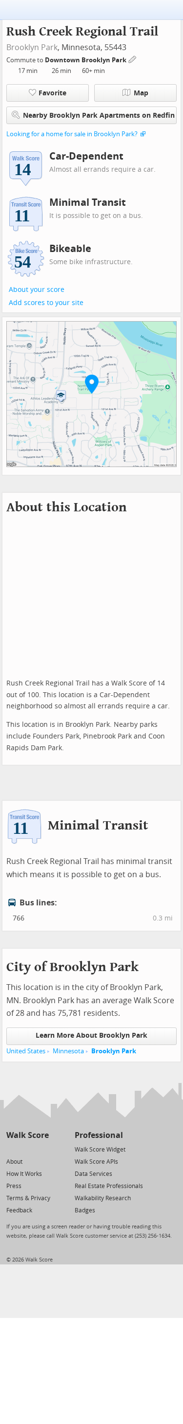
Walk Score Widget (100, 1149)
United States (25, 1051)
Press (13, 1186)
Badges (85, 1210)
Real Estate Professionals (109, 1186)
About (14, 1161)
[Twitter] (12, 1148)
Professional (99, 1135)
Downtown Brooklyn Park (86, 60)
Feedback (19, 1210)
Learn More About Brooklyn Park (91, 1035)
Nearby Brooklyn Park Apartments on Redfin (99, 115)
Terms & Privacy (28, 1198)
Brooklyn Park (32, 47)
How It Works (24, 1174)
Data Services (93, 1174)
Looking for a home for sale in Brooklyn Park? (72, 134)
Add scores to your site (46, 303)
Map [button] (141, 93)
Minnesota (68, 1051)
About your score (36, 290)
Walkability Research (103, 1198)
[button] (91, 384)
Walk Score (27, 1135)
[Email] (42, 1148)
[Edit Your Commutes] (133, 58)
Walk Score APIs (96, 1161)
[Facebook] (27, 1148)
